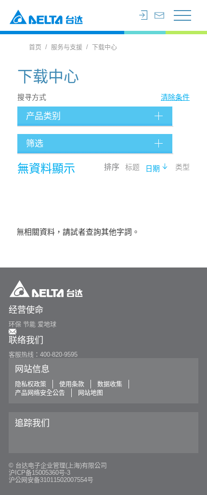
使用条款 (71, 384)
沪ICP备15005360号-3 (39, 472)
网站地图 (90, 392)
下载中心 (104, 47)
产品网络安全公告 (40, 392)
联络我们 (26, 340)
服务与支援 (66, 47)
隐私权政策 (30, 384)
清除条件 (175, 97)
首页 (35, 47)
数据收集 (109, 384)
